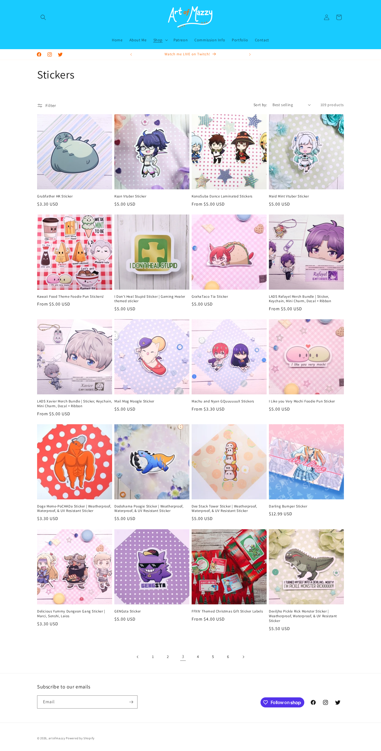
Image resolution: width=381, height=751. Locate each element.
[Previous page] (138, 657)
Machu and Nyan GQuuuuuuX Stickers (223, 401)
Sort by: (260, 104)
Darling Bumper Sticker (288, 506)
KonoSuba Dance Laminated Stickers (222, 196)
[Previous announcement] (131, 54)
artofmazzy (57, 738)
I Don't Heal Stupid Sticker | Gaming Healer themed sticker (149, 299)
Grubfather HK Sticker (55, 196)
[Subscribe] (131, 702)
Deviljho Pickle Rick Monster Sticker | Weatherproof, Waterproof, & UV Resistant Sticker (303, 616)
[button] (43, 17)
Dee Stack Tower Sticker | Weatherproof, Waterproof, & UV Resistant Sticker (224, 508)
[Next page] (243, 657)
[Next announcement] (250, 54)
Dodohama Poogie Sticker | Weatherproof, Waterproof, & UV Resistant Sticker (148, 508)
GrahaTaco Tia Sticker (210, 296)
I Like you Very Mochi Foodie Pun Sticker (302, 401)
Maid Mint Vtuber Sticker (289, 196)
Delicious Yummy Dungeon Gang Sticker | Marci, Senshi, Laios (71, 613)
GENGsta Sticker (127, 611)
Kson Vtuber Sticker (130, 196)
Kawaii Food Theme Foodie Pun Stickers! (70, 296)
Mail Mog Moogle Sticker (134, 401)
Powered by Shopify (80, 738)
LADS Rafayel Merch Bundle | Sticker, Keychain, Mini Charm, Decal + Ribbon (300, 299)
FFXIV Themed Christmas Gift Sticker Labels (227, 611)
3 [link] (183, 656)
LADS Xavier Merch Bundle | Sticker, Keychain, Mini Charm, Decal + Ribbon (74, 403)
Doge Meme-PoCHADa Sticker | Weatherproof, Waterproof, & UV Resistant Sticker (74, 508)
